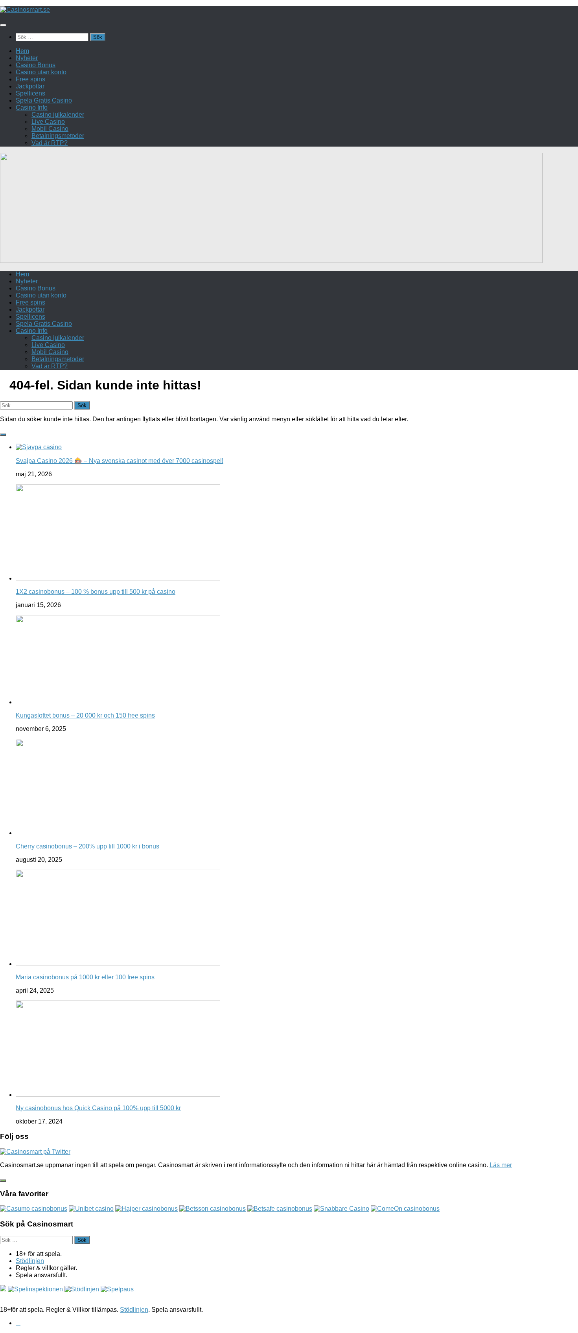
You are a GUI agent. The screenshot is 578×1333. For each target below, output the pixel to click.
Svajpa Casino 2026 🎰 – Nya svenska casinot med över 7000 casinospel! (119, 460)
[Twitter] (18, 1323)
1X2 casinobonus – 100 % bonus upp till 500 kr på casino (95, 591)
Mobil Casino (49, 128)
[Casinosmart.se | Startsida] (25, 9)
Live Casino (48, 121)
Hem (22, 51)
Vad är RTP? (49, 143)
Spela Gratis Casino (44, 100)
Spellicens (30, 93)
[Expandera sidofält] (3, 434)
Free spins (30, 79)
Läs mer (501, 1165)
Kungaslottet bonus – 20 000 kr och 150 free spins (85, 715)
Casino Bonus (35, 65)
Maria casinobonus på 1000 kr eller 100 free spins (85, 977)
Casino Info (32, 107)
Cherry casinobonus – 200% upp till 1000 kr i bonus (87, 846)
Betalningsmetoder (57, 135)
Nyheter (27, 58)
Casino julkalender (57, 114)
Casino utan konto (41, 72)
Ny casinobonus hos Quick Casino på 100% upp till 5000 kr (98, 1108)
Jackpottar (30, 86)
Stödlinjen (30, 1261)
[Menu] (3, 25)
